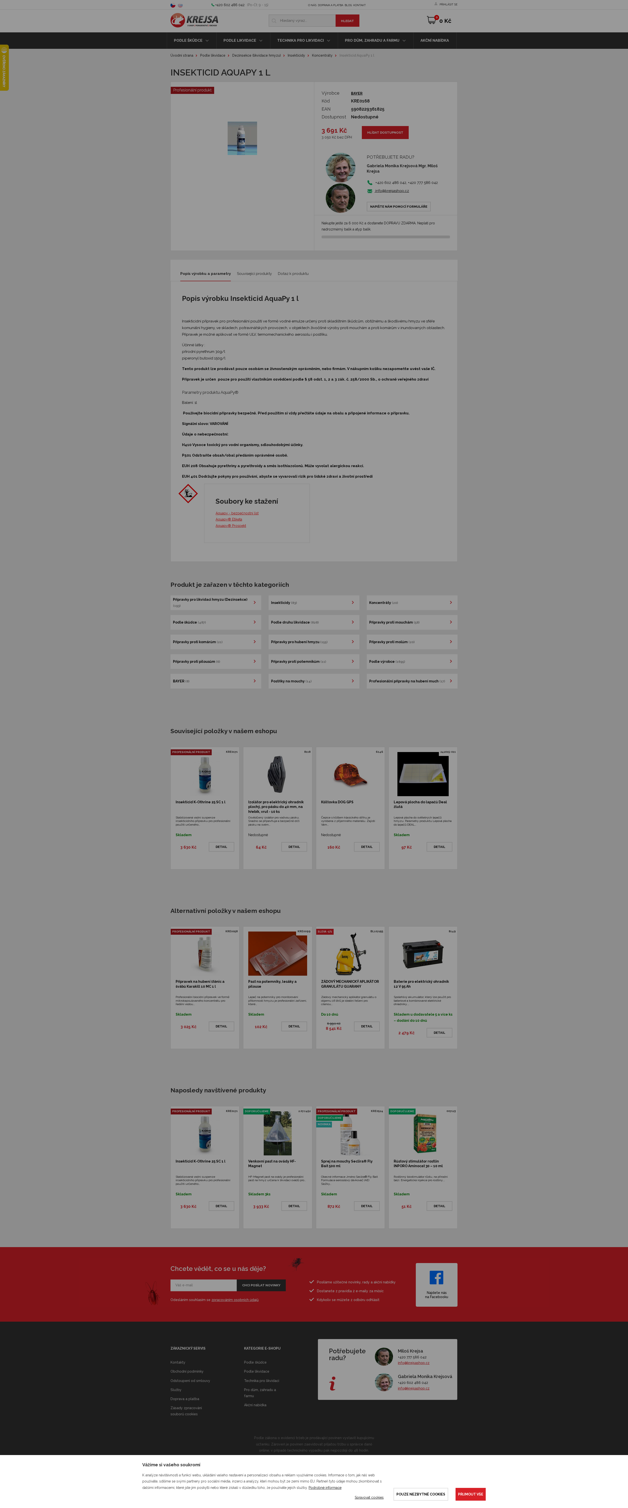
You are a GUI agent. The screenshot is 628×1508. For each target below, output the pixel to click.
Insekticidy (296, 55)
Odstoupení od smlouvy (190, 1381)
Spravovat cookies (369, 1497)
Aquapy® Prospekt (231, 526)
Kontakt (359, 5)
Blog (348, 5)
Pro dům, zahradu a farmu (372, 40)
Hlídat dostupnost (385, 132)
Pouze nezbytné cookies (420, 1494)
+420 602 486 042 (230, 5)
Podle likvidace (240, 40)
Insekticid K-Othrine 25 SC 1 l (200, 802)
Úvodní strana (181, 55)
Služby (176, 1390)
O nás (312, 5)
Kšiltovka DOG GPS (337, 802)
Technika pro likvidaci (301, 40)
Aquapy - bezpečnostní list (237, 513)
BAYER (357, 93)
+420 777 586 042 (412, 1357)
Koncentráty (322, 55)
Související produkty (254, 273)
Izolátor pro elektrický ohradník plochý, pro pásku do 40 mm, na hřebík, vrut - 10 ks (276, 807)
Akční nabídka (434, 40)
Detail (221, 847)
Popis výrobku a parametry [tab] (205, 273)
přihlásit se (449, 4)
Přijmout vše (470, 1494)
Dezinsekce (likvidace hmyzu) (256, 55)
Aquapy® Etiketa (229, 519)
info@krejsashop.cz (391, 191)
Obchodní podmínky (187, 1371)
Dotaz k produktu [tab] (293, 273)
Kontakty (177, 1362)
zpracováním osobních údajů (235, 1300)
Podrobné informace (325, 1488)
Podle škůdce (188, 40)
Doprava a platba (330, 5)
